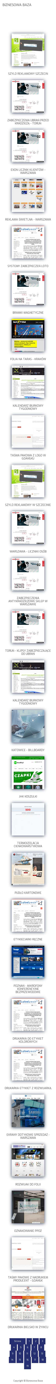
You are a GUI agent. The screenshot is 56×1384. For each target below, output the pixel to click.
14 (12, 1359)
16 (27, 1359)
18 (43, 1359)
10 (20, 1353)
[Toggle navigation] (51, 4)
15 (20, 1359)
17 (35, 1359)
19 (27, 1366)
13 (42, 1353)
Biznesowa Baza (16, 5)
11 (27, 1353)
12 (34, 1353)
